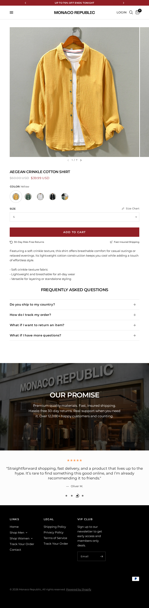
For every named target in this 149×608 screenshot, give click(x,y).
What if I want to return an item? (37, 325)
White (40, 196)
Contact (15, 549)
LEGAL (49, 519)
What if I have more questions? (35, 335)
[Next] (81, 160)
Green (28, 196)
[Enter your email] (102, 556)
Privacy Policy (53, 532)
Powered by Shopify (78, 589)
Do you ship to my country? (32, 304)
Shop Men (17, 532)
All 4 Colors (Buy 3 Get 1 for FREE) (65, 196)
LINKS (14, 519)
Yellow (16, 196)
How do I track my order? (30, 315)
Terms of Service (55, 538)
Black (52, 196)
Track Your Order (22, 544)
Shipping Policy (55, 527)
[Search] (131, 12)
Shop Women (19, 538)
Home (14, 527)
